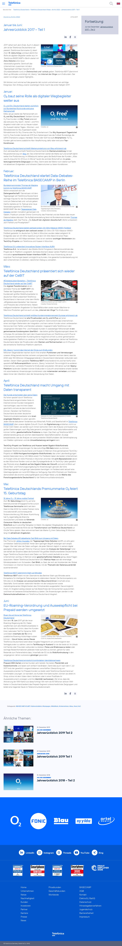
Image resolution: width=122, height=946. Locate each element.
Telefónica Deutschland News (40, 10)
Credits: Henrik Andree (48, 211)
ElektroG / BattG (87, 898)
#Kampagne (46, 706)
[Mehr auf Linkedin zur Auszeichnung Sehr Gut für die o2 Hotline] (58, 870)
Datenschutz (85, 902)
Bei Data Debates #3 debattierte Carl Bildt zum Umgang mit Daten (31, 538)
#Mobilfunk (54, 706)
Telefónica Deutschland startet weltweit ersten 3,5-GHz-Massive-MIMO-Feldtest (37, 228)
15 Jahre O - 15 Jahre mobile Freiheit (19, 498)
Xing (101, 852)
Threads (67, 852)
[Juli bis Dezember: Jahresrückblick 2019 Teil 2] (59, 734)
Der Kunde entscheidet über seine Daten (20, 395)
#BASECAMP (20, 706)
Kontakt (82, 894)
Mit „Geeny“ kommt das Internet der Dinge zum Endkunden (28, 350)
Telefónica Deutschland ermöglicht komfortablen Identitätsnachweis (32, 660)
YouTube (85, 852)
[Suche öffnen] (111, 3)
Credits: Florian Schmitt (49, 304)
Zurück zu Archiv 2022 (12, 17)
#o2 (79, 706)
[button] (66, 37)
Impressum (84, 916)
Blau (24, 154)
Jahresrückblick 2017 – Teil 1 (70, 10)
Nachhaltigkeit (27, 898)
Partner (24, 909)
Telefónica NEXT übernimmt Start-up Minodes (23, 573)
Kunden (24, 902)
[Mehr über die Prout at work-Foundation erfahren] (100, 870)
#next (75, 706)
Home (23, 887)
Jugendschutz (85, 909)
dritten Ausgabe (23, 541)
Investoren (26, 905)
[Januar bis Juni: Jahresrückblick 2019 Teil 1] (59, 758)
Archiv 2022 (56, 10)
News (23, 920)
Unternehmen (27, 891)
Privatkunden (55, 887)
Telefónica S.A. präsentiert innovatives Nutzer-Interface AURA (29, 246)
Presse (24, 916)
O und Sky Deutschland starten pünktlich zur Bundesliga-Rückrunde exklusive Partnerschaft (21, 108)
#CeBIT (27, 706)
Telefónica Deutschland (21, 10)
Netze (23, 894)
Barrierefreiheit (86, 913)
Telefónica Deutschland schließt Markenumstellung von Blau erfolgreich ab (35, 148)
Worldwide (54, 894)
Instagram (49, 852)
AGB (81, 891)
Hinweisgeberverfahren (90, 905)
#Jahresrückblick (36, 706)
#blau (71, 706)
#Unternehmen (64, 706)
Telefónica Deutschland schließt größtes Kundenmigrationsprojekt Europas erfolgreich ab (40, 315)
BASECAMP (85, 887)
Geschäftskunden (57, 891)
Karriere (24, 913)
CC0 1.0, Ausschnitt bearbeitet (51, 638)
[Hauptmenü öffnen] (3, 3)
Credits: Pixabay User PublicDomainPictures (56, 636)
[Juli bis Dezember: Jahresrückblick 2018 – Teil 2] (59, 782)
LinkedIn (30, 852)
